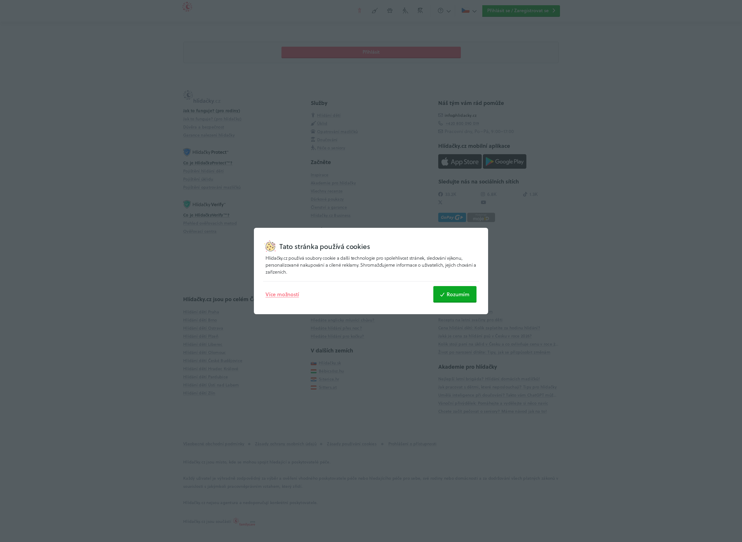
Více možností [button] (282, 294)
